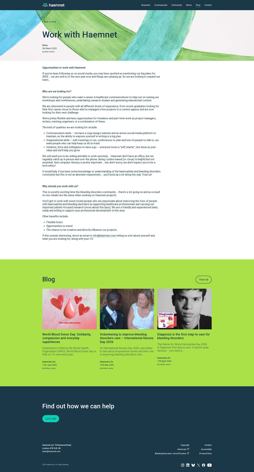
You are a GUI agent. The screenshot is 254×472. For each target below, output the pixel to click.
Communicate (160, 5)
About (189, 5)
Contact (208, 5)
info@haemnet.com (104, 235)
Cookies (208, 445)
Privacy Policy (205, 453)
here (107, 207)
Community (176, 5)
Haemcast (181, 449)
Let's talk (51, 418)
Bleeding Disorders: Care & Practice (171, 453)
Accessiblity (206, 449)
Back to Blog (50, 21)
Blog (198, 5)
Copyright (185, 445)
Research (145, 5)
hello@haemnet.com (51, 451)
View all (203, 279)
